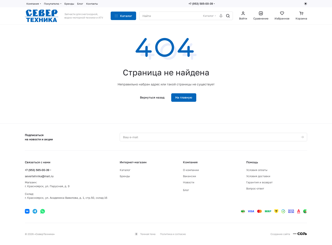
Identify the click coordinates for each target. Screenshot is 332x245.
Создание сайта (280, 234)
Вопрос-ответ (255, 188)
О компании (191, 170)
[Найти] (228, 16)
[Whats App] (42, 211)
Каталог (125, 170)
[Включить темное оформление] (305, 3)
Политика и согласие (173, 234)
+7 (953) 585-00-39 (201, 3)
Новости (188, 182)
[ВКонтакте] (27, 211)
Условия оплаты (256, 170)
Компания (190, 162)
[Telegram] (35, 211)
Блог (186, 190)
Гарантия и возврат (259, 182)
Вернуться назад (152, 97)
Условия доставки (258, 176)
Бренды (125, 176)
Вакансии (189, 176)
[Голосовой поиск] (221, 16)
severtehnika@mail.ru (39, 176)
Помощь (252, 162)
